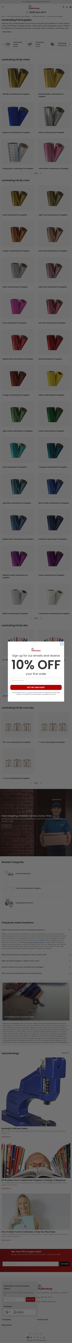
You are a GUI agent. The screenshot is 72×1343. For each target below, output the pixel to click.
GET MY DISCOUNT (36, 687)
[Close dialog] (61, 644)
